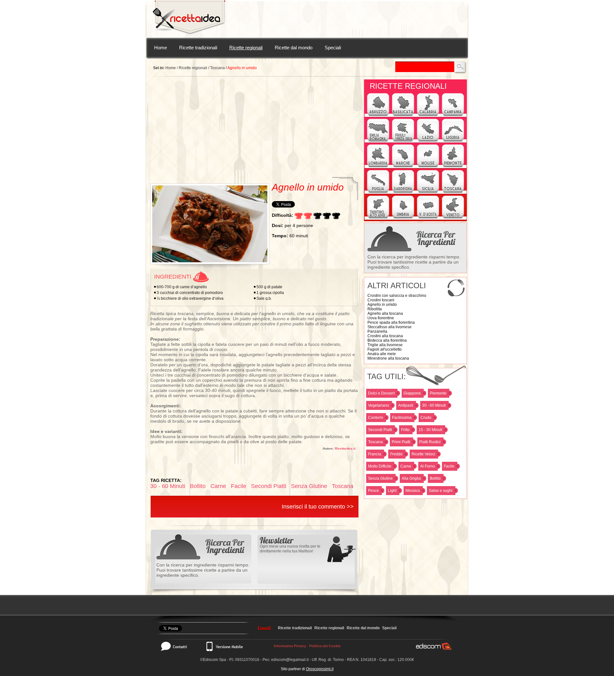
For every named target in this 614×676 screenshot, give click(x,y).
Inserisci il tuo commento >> (318, 506)
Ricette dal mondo (293, 47)
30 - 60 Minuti (434, 405)
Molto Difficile (379, 466)
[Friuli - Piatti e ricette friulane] (403, 141)
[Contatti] (177, 646)
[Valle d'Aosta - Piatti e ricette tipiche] (428, 218)
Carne (405, 466)
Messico (412, 490)
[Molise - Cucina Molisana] (428, 166)
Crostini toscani (380, 300)
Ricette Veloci (423, 454)
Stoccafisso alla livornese (389, 327)
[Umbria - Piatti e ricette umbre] (403, 218)
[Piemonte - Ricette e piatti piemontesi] (453, 166)
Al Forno (427, 466)
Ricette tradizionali (198, 47)
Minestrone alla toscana (388, 358)
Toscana (217, 68)
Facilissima (402, 417)
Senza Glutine (380, 478)
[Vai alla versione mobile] (224, 646)
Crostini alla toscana (385, 336)
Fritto (405, 430)
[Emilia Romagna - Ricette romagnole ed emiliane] (378, 141)
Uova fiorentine (380, 318)
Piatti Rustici (430, 442)
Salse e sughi (441, 490)
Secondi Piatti (380, 430)
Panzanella (377, 331)
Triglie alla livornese (385, 345)
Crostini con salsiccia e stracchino (396, 295)
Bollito (435, 478)
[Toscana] (453, 192)
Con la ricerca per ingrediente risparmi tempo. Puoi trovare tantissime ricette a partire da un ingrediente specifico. (413, 262)
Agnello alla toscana (385, 313)
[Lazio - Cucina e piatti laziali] (428, 141)
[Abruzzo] (378, 115)
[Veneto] (453, 218)
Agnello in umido (382, 304)
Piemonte (438, 393)
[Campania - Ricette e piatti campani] (453, 115)
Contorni (375, 417)
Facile (449, 466)
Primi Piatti (401, 442)
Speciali (333, 47)
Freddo (396, 454)
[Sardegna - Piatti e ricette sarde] (403, 192)
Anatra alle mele (381, 354)
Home (160, 47)
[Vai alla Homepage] (189, 19)
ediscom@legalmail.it (290, 659)
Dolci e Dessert (381, 393)
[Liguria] (453, 141)
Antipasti (405, 405)
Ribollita (374, 309)
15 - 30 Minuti (430, 430)
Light (392, 490)
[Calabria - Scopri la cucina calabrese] (428, 115)
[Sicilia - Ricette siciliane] (428, 192)
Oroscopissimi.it (320, 669)
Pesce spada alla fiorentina (391, 322)
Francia (374, 454)
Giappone (412, 393)
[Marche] (403, 166)
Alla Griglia (411, 478)
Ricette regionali (246, 47)
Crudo (426, 417)
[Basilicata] (403, 115)
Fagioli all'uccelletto (384, 349)
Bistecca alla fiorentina (387, 340)
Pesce (373, 490)
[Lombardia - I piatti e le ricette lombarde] (378, 166)
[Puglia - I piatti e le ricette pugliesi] (378, 192)
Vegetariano (378, 405)
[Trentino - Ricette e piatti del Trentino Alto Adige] (378, 218)
